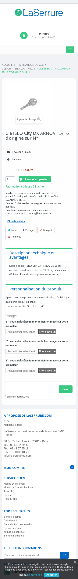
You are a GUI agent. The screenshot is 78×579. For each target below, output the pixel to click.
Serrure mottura (12, 528)
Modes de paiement (14, 483)
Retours (8, 495)
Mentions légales (13, 424)
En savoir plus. (34, 575)
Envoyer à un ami (21, 152)
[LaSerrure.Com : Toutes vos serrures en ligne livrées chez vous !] (39, 12)
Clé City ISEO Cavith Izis (18, 68)
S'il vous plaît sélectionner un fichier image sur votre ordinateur (36, 323)
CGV (6, 421)
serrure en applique (14, 531)
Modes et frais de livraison (18, 487)
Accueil (7, 64)
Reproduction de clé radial (18, 524)
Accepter (51, 575)
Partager (29, 230)
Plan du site (10, 498)
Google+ (47, 230)
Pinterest (15, 236)
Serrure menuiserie (14, 535)
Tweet (13, 230)
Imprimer (16, 159)
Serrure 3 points (12, 516)
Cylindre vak (10, 520)
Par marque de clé (31, 64)
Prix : (19, 169)
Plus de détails (16, 221)
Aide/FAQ (9, 491)
